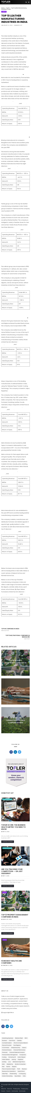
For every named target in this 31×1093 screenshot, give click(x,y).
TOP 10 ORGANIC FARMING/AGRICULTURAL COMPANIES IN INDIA (15, 720)
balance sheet (19, 1038)
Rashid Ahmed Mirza (11, 531)
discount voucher (6, 1045)
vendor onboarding (7, 1076)
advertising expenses (7, 1038)
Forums (3, 1091)
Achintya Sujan (10, 287)
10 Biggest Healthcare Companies (15, 691)
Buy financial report (7, 128)
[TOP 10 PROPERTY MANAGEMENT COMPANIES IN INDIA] (15, 901)
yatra (24, 1076)
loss (9, 1062)
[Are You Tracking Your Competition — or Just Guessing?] (15, 856)
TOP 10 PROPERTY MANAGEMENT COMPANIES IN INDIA (15, 662)
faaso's (24, 1047)
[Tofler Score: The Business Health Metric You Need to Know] (15, 809)
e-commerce (5, 1047)
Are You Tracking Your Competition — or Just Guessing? (12, 871)
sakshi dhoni (21, 1071)
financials (4, 1052)
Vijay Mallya (18, 1076)
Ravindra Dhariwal (7, 101)
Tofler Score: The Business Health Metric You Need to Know (13, 827)
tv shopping (22, 1073)
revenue (24, 1069)
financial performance (19, 1050)
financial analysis (6, 1050)
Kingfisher (20, 1059)
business (4, 1040)
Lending (4, 1062)
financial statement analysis (17, 1052)
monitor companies (20, 1064)
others (24, 103)
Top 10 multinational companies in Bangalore (18, 637)
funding (4, 1057)
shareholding (13, 1073)
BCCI (26, 1038)
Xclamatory (6, 1086)
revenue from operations (9, 1071)
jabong (14, 1059)
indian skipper (21, 1057)
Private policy (16, 1088)
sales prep (5, 1073)
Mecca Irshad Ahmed (13, 230)
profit (18, 1069)
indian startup (6, 1059)
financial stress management (9, 1054)
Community (15, 1091)
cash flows (12, 1040)
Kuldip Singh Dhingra (13, 594)
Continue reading (7, 841)
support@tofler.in (8, 1012)
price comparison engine (8, 1069)
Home (2, 8)
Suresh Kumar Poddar (15, 407)
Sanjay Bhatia (9, 344)
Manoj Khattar (13, 166)
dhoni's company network (20, 1043)
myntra (8, 1066)
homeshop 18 (12, 1057)
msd (3, 1066)
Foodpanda (23, 1054)
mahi (3, 1064)
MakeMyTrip (10, 1064)
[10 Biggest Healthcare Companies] (15, 947)
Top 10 (7, 8)
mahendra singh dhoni (19, 1062)
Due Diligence (17, 1045)
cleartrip (19, 1040)
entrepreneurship (15, 1047)
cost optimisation (7, 1043)
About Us (3, 1088)
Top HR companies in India (10, 629)
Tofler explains (7, 799)
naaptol (14, 1066)
